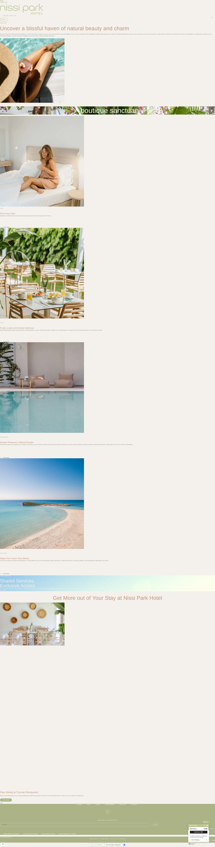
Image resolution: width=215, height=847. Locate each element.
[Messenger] (205, 825)
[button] (198, 832)
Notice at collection (96, 845)
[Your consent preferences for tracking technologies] (3, 844)
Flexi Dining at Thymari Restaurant (19, 792)
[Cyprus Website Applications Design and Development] (213, 840)
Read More (6, 800)
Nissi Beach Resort (56, 588)
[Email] (207, 825)
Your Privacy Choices (113, 845)
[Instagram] (107, 812)
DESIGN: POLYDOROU (6, 841)
